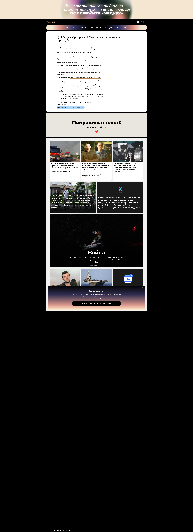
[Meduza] (51, 22)
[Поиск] (141, 22)
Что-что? (66, 104)
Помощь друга (114, 22)
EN (145, 22)
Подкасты (99, 22)
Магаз (106, 22)
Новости (77, 22)
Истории (84, 22)
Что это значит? (67, 530)
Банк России (74, 44)
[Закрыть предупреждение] (145, 530)
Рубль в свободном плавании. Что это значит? (85, 78)
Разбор (91, 22)
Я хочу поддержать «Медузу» (96, 303)
